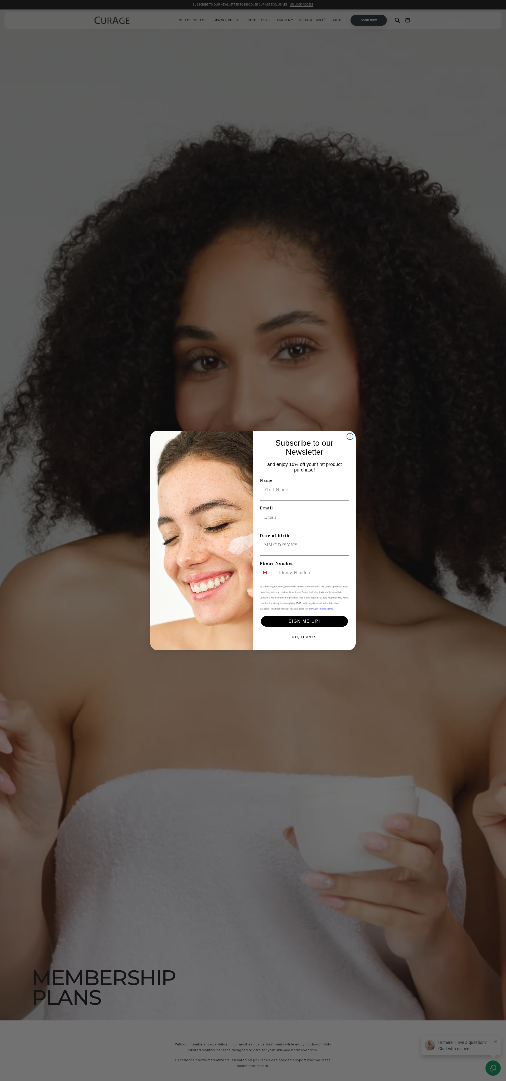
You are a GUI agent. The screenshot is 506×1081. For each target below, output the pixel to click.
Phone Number (277, 563)
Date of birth (275, 535)
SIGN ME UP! (304, 621)
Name (266, 480)
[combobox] (268, 573)
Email (266, 508)
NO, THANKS (304, 637)
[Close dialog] (350, 436)
